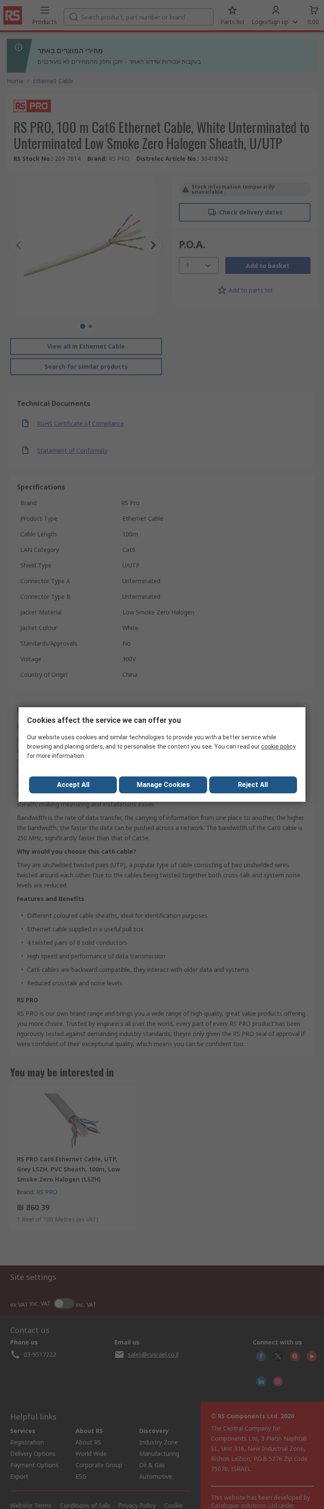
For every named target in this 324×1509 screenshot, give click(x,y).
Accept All (73, 785)
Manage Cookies (163, 785)
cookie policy (278, 746)
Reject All (253, 785)
